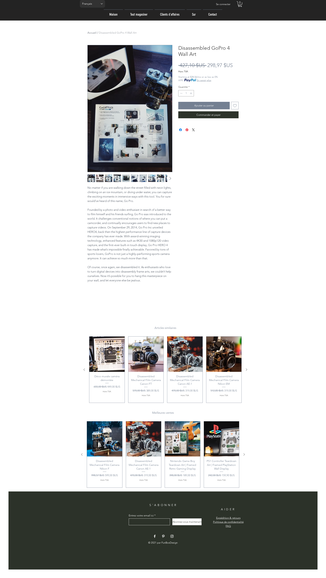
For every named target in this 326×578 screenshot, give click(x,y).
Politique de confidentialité (228, 522)
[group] (165, 369)
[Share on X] (193, 130)
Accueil (91, 32)
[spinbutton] (186, 93)
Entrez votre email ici (141, 515)
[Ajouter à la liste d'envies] (235, 105)
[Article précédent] (84, 370)
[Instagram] (172, 536)
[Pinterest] (163, 536)
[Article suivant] (246, 370)
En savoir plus (204, 80)
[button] (240, 4)
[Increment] (191, 93)
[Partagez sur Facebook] (180, 130)
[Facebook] (155, 536)
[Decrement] (181, 93)
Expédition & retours (228, 517)
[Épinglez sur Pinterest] (187, 130)
